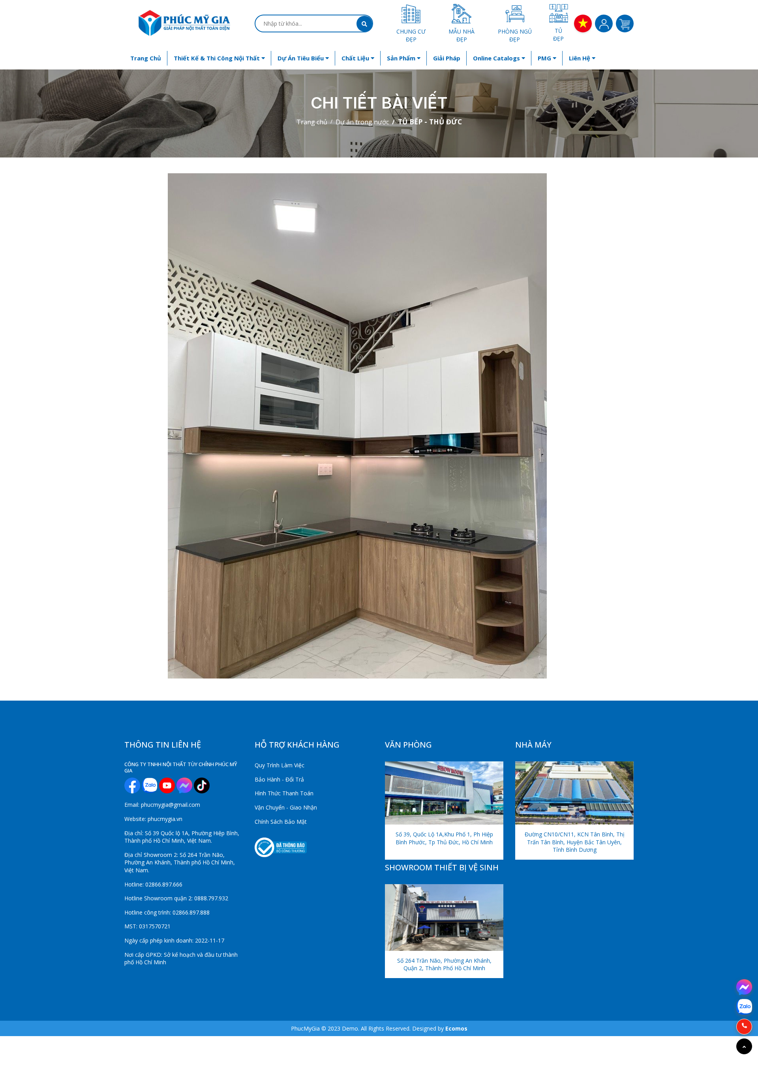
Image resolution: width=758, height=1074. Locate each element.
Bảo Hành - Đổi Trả (279, 779)
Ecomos (456, 1028)
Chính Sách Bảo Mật (281, 821)
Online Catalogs (497, 58)
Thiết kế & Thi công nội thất (217, 58)
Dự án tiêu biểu (301, 58)
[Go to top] (744, 1046)
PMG (545, 58)
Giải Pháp (446, 58)
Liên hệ (580, 58)
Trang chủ (145, 58)
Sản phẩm (402, 58)
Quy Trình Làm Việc (279, 765)
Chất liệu (356, 58)
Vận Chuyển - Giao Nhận (286, 807)
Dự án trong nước (362, 122)
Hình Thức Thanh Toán (284, 793)
